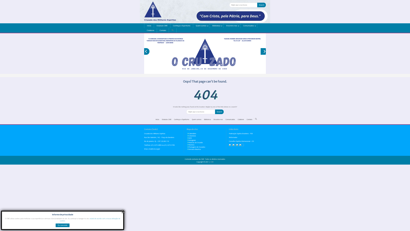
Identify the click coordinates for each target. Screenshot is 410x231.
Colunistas (192, 136)
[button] (172, 30)
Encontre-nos (231, 25)
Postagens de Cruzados (197, 147)
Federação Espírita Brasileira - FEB (241, 134)
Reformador (233, 137)
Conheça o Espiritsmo (181, 25)
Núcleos (191, 145)
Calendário (192, 134)
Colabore (150, 30)
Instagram (192, 140)
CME (212, 162)
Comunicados (248, 25)
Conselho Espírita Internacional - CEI (241, 141)
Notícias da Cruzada (196, 142)
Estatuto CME (162, 25)
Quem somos (201, 25)
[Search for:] (247, 5)
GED (190, 138)
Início (149, 25)
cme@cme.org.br (154, 149)
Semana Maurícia (195, 149)
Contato (163, 30)
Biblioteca (216, 25)
